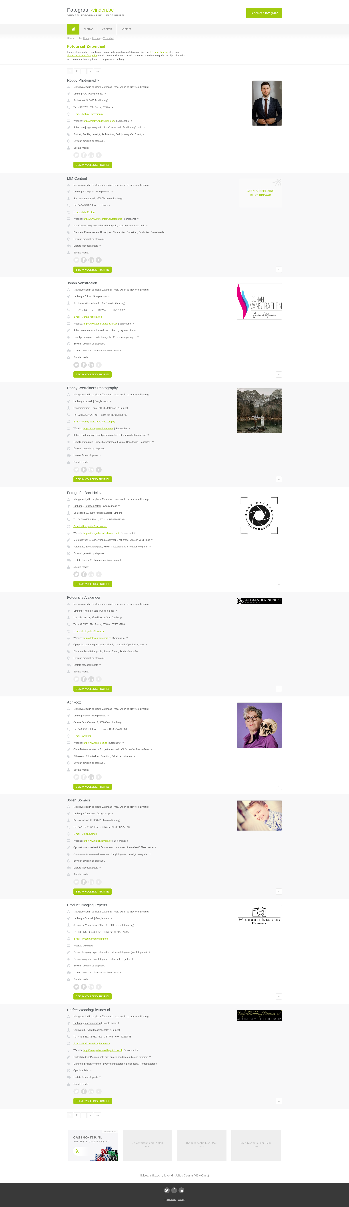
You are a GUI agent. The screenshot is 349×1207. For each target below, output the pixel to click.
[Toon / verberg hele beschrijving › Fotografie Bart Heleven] (129, 540)
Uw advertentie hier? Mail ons (147, 1145)
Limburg (77, 93)
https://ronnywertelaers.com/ (98, 428)
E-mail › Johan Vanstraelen (87, 316)
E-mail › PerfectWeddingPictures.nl (91, 1043)
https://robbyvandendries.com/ (99, 121)
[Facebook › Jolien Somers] (84, 882)
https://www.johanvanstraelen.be (100, 323)
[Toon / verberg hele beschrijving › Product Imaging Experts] (129, 952)
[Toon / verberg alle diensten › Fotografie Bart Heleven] (129, 547)
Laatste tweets (82, 350)
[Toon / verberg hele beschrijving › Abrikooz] (129, 749)
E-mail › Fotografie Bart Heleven (90, 526)
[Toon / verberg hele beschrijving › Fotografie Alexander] (129, 644)
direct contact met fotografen (82, 55)
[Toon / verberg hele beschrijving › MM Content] (129, 225)
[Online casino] (95, 1146)
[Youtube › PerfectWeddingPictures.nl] (99, 1091)
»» (97, 71)
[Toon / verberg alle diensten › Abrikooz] (129, 756)
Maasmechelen (93, 1023)
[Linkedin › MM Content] (91, 260)
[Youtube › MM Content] (99, 260)
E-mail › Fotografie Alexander (88, 631)
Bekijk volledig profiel (92, 164)
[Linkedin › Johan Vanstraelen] (91, 365)
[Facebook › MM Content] (84, 260)
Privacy (181, 1199)
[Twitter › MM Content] (76, 260)
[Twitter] (167, 1190)
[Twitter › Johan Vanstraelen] (76, 365)
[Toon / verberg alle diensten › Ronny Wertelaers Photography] (129, 442)
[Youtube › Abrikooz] (99, 777)
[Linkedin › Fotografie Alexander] (91, 679)
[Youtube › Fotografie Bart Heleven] (99, 574)
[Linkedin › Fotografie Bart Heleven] (91, 574)
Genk (87, 715)
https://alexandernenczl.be (97, 638)
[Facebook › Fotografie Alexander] (84, 679)
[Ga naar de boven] (279, 165)
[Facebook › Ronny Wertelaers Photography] (84, 470)
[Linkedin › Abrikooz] (91, 777)
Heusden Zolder (93, 506)
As (85, 93)
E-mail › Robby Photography (88, 114)
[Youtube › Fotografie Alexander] (99, 679)
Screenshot (125, 121)
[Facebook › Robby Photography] (84, 155)
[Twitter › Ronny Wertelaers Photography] (76, 470)
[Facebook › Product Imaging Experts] (84, 987)
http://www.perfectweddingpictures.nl (102, 1050)
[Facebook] (174, 1190)
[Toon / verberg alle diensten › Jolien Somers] (129, 854)
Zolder (88, 296)
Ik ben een (264, 13)
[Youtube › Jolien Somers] (99, 882)
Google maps (97, 93)
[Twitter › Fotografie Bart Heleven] (76, 574)
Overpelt (89, 918)
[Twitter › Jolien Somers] (76, 882)
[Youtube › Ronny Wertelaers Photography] (99, 470)
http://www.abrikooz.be (95, 742)
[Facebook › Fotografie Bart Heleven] (84, 574)
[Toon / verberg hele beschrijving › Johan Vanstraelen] (129, 330)
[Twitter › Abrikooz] (76, 777)
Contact (126, 29)
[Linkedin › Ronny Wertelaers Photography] (91, 470)
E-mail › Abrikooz (82, 736)
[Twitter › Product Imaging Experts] (76, 987)
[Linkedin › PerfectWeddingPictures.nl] (91, 1091)
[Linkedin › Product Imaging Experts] (91, 987)
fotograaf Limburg (159, 52)
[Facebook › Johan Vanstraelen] (84, 365)
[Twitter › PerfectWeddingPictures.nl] (76, 1091)
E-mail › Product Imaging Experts (91, 938)
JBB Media (171, 1199)
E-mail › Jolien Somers (85, 834)
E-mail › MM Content (84, 212)
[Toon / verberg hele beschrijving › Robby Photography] (129, 127)
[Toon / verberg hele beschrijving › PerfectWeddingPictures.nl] (129, 1057)
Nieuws (88, 29)
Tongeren (89, 191)
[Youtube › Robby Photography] (99, 155)
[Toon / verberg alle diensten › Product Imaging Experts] (129, 959)
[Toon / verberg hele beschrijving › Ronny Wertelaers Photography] (129, 435)
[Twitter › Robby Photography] (76, 155)
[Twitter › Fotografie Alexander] (76, 679)
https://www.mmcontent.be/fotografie (102, 218)
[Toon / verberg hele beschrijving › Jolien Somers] (129, 847)
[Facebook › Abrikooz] (84, 777)
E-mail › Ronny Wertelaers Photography (94, 421)
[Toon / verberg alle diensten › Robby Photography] (129, 134)
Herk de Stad (91, 610)
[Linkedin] (181, 1190)
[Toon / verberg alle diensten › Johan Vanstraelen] (129, 337)
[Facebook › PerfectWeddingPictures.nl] (84, 1091)
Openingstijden (82, 1070)
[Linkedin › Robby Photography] (91, 155)
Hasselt (89, 401)
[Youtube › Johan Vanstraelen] (99, 365)
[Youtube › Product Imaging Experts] (99, 987)
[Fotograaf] (73, 29)
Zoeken (107, 29)
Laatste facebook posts (87, 245)
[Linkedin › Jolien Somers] (91, 882)
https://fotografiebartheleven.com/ (101, 533)
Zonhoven (90, 813)
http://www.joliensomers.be (97, 840)
